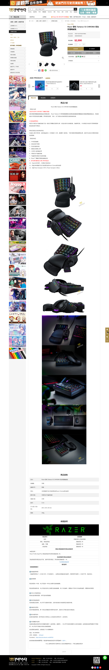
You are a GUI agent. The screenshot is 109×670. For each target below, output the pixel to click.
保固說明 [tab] (53, 97)
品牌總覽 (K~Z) (13, 28)
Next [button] (97, 3)
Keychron (50, 11)
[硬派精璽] (17, 10)
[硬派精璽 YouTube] (100, 667)
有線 (11, 34)
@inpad (41, 635)
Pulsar (58, 11)
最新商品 (32, 17)
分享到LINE (45, 70)
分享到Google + (42, 70)
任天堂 (66, 11)
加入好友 (105, 657)
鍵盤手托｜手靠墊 (14, 66)
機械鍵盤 (44, 11)
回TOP (64, 651)
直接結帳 (75, 48)
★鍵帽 (11, 63)
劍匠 (62, 11)
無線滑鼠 (35, 11)
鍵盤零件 (12, 69)
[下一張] (64, 64)
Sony (71, 11)
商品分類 (16, 17)
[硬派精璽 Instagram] (95, 667)
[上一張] (29, 64)
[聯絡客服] (107, 337)
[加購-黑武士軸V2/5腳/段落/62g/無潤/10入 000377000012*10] (40, 85)
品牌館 (44, 17)
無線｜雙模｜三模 (14, 37)
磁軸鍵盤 (75, 11)
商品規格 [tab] (43, 97)
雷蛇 (54, 11)
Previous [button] (9, 3)
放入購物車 (92, 48)
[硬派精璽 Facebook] (98, 667)
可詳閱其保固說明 (64, 562)
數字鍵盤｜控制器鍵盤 (16, 45)
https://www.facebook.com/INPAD (44, 637)
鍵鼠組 (12, 40)
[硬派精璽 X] (92, 667)
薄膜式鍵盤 (13, 60)
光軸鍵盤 (12, 51)
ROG (40, 11)
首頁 (32, 21)
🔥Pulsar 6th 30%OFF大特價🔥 (60, 17)
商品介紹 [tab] (33, 97)
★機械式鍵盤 (13, 31)
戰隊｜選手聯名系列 (75, 17)
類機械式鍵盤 (13, 57)
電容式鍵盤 (13, 54)
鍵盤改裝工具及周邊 (15, 72)
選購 (33, 86)
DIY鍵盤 (12, 42)
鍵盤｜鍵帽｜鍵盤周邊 (17, 22)
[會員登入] (107, 329)
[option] (53, 3)
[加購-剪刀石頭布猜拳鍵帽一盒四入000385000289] (74, 85)
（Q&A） (63, 640)
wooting (29, 11)
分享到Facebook (39, 70)
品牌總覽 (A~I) (13, 25)
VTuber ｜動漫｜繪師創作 (89, 17)
